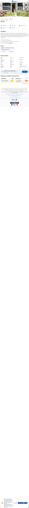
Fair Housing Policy (11, 89)
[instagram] (15, 104)
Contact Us (25, 88)
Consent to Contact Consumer (23, 89)
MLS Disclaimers (16, 90)
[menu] (1, 1)
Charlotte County (3, 60)
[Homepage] (14, 1)
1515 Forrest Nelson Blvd (5, 49)
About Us (21, 88)
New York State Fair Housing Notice (14, 97)
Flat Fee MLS (5, 88)
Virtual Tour (14, 16)
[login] (27, 1)
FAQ (7, 88)
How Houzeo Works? (14, 88)
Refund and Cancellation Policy (10, 90)
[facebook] (14, 104)
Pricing (3, 88)
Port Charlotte (11, 60)
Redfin (27, 83)
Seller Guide (10, 88)
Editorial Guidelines (20, 90)
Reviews (19, 88)
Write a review (11, 51)
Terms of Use (3, 89)
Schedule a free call (16, 101)
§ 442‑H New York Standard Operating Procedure (14, 95)
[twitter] (11, 104)
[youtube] (17, 104)
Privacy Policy (7, 89)
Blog (23, 88)
